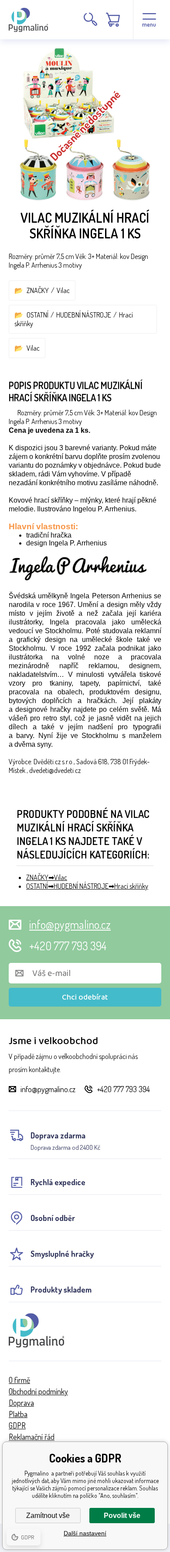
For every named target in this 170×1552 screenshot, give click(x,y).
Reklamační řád (31, 1437)
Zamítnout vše (48, 1515)
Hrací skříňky (131, 886)
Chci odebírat (85, 997)
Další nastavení (85, 1533)
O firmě (19, 1380)
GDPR (17, 1425)
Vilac (63, 290)
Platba (18, 1414)
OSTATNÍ (37, 314)
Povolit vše (122, 1515)
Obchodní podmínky (38, 1391)
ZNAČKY (38, 290)
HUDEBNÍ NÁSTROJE (83, 314)
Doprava (21, 1402)
